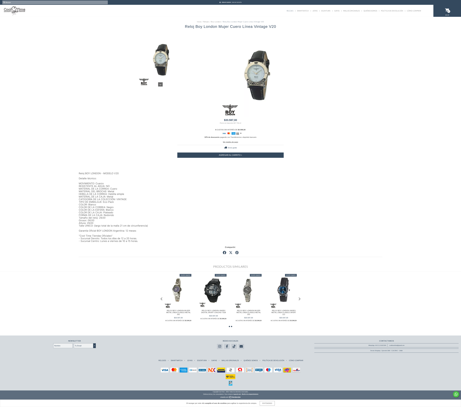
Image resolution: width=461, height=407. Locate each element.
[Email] (241, 346)
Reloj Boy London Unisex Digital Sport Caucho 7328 (213, 311)
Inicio (199, 22)
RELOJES (290, 11)
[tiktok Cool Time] (234, 346)
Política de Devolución (392, 11)
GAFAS (336, 11)
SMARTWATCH (303, 11)
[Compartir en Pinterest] (237, 252)
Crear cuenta (226, 2)
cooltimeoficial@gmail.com (396, 345)
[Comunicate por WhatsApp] (456, 394)
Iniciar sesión (237, 2)
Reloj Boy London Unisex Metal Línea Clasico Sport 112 (283, 312)
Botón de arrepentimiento (250, 394)
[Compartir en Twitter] (230, 252)
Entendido (267, 403)
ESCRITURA (325, 11)
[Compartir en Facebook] (224, 252)
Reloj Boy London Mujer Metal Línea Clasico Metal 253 (249, 312)
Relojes (206, 22)
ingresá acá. (237, 394)
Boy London (216, 22)
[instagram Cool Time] (219, 346)
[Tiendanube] (230, 397)
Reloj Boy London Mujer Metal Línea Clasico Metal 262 (178, 312)
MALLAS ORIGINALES (351, 11)
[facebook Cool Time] (227, 346)
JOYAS (314, 11)
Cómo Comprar (413, 11)
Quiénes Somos (370, 11)
